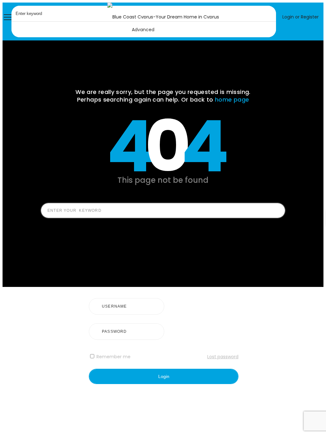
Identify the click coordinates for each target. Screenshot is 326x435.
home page (232, 99)
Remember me (113, 356)
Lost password (222, 356)
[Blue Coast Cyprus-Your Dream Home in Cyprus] (163, 17)
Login (163, 376)
